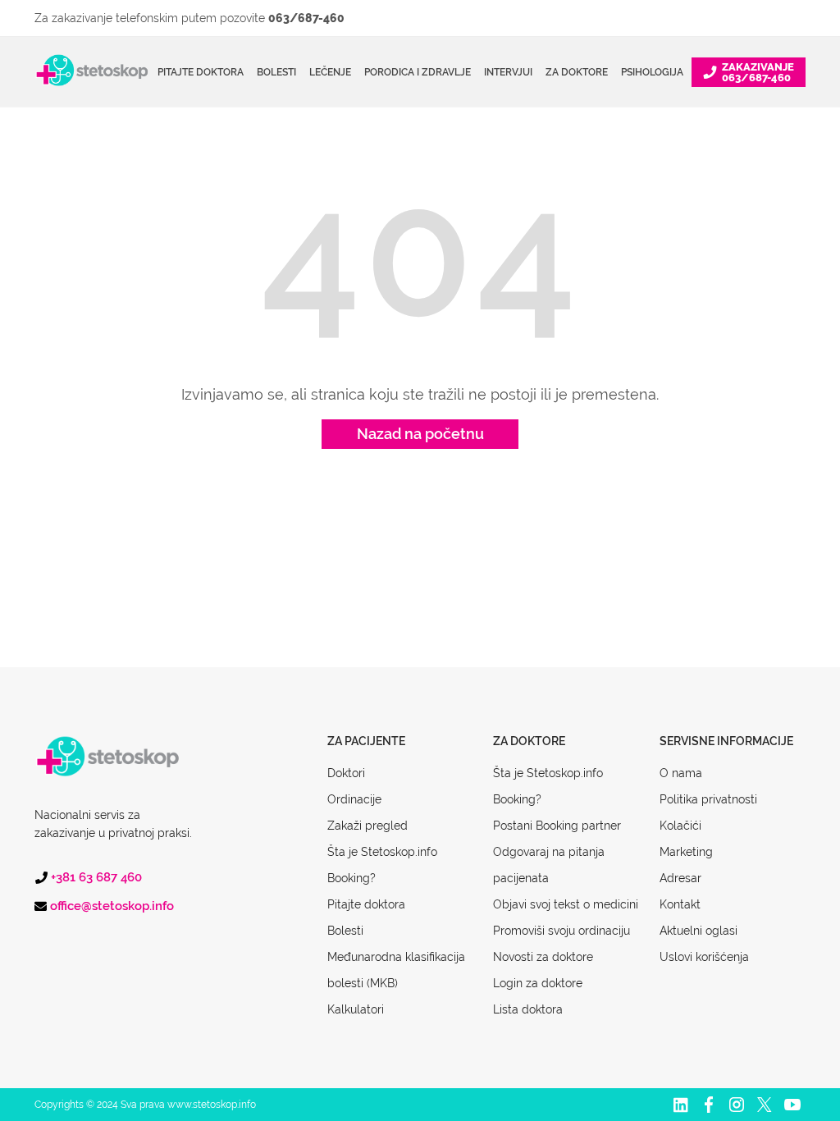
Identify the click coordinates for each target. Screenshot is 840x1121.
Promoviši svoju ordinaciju (561, 930)
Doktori (346, 773)
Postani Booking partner (557, 825)
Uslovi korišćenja (704, 956)
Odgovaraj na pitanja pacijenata (549, 865)
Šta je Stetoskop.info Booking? (382, 865)
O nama (681, 773)
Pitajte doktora (201, 72)
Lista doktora (528, 1009)
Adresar (680, 878)
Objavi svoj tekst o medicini (565, 904)
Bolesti (345, 930)
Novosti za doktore (543, 956)
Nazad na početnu (420, 433)
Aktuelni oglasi (698, 930)
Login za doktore (537, 983)
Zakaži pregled (367, 825)
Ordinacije (354, 799)
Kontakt (680, 904)
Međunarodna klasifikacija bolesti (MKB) (396, 970)
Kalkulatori (355, 1009)
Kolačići (680, 825)
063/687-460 (306, 18)
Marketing (686, 851)
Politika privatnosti (708, 799)
